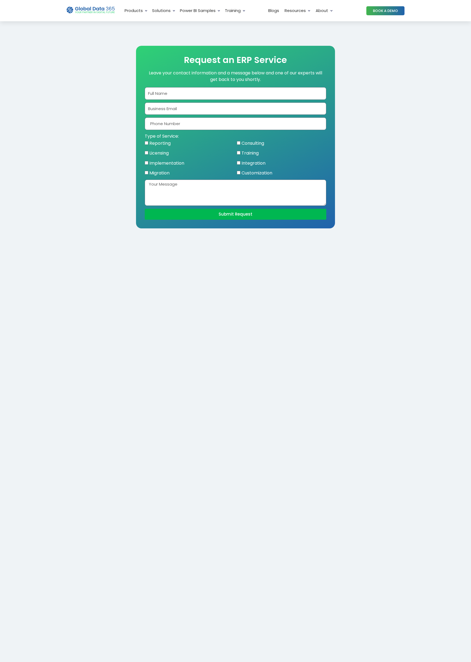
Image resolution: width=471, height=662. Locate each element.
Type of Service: (162, 136)
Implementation (166, 163)
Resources (295, 10)
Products (134, 10)
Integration (253, 163)
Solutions (161, 10)
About (322, 10)
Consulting (252, 143)
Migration (159, 173)
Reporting (160, 143)
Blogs (273, 10)
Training (233, 10)
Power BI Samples (198, 10)
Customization (256, 173)
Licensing (159, 153)
